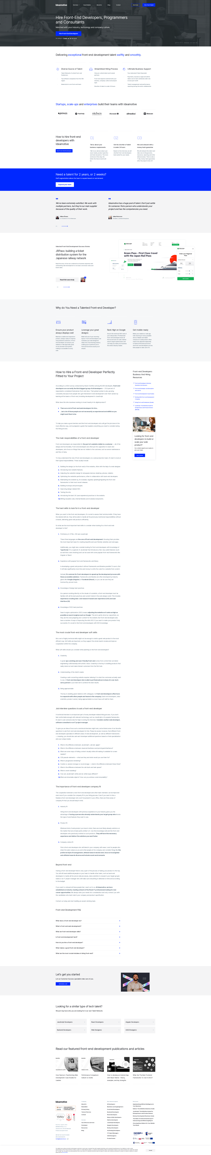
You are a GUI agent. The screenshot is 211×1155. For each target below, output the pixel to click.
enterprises (90, 104)
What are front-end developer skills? (68, 931)
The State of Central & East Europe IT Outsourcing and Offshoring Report (143, 1119)
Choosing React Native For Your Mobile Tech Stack (144, 1124)
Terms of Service (86, 1112)
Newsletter (84, 1106)
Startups (61, 104)
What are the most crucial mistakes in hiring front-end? (74, 953)
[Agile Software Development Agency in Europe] (61, 5)
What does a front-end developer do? (69, 921)
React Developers (97, 1022)
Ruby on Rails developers (114, 1117)
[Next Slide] (63, 226)
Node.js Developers (112, 1127)
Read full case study (67, 280)
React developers (112, 1114)
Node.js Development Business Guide (143, 1116)
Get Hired (135, 5)
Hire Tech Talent (148, 5)
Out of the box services (87, 1122)
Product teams (111, 1138)
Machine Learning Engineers (115, 1106)
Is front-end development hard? (66, 937)
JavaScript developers (113, 1122)
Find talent (84, 1125)
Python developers (112, 1120)
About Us (99, 5)
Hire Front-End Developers (68, 33)
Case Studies (87, 5)
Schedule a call (63, 984)
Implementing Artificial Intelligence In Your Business (143, 1105)
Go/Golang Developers (113, 1130)
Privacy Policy (65, 1152)
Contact (118, 5)
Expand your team (64, 184)
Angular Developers (132, 1022)
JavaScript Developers (65, 1022)
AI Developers (111, 1104)
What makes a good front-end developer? (70, 948)
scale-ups (72, 104)
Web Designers (96, 1030)
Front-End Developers (113, 1109)
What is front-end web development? (68, 926)
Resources (84, 1127)
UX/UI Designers (131, 1030)
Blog (109, 5)
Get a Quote (139, 455)
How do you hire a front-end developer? (69, 942)
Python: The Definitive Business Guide (143, 1108)
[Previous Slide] (57, 226)
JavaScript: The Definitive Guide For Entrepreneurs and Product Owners (143, 1112)
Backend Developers (64, 1030)
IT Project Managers (112, 1133)
